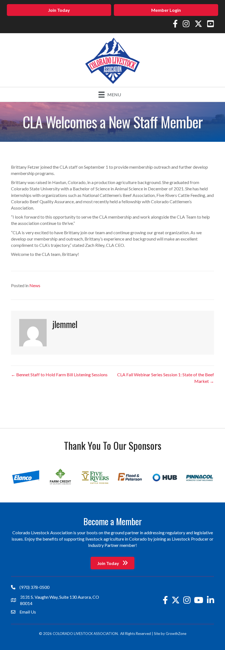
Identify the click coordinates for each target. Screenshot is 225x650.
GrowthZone (176, 633)
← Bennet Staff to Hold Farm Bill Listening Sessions (59, 374)
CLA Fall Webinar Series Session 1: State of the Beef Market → (165, 377)
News (34, 285)
